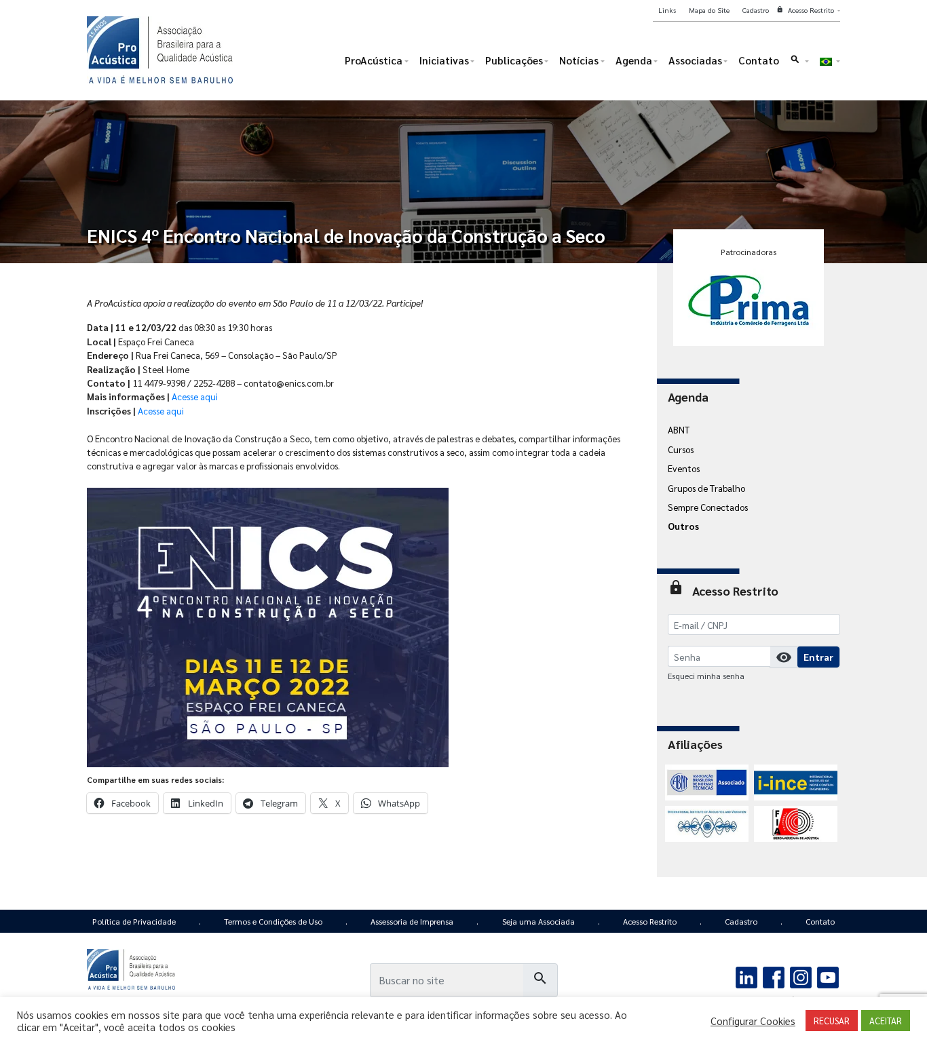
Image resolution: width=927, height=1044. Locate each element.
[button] (799, 63)
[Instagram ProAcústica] (800, 976)
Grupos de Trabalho (706, 488)
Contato (820, 921)
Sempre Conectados (708, 507)
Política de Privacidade (134, 921)
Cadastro (741, 921)
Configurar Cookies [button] (753, 1021)
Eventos (684, 468)
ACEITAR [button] (885, 1020)
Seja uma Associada (538, 921)
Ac (161, 410)
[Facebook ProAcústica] (774, 976)
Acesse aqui (195, 396)
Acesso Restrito (650, 921)
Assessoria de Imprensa (412, 921)
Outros (683, 526)
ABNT (678, 429)
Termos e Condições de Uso (273, 921)
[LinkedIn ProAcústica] (746, 976)
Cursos (681, 449)
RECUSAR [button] (832, 1020)
